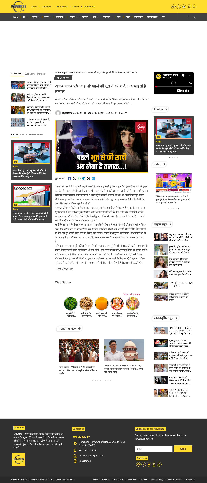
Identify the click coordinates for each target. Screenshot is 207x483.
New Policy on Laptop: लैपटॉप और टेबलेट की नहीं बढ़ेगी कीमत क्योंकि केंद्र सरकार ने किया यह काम (30, 173)
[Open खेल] (98, 17)
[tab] (17, 74)
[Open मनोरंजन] (112, 17)
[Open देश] (27, 17)
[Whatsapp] (194, 6)
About (34, 7)
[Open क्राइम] (76, 17)
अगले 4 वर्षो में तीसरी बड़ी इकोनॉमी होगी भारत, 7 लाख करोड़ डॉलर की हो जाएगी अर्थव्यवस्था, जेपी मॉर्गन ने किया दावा (30, 216)
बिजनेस (15, 166)
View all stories (131, 294)
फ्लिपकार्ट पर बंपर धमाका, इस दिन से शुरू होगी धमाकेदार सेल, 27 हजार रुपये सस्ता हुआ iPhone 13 (173, 199)
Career (76, 7)
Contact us (89, 7)
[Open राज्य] (50, 17)
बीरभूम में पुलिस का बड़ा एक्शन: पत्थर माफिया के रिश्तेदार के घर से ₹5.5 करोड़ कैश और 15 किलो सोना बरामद (180, 396)
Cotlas (71, 480)
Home (57, 72)
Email (137, 444)
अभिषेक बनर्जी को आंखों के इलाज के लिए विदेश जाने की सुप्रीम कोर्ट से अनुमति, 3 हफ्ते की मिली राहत (123, 369)
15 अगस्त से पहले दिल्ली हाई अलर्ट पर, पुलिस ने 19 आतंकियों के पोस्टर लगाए (38, 122)
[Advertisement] (103, 42)
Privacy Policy (157, 480)
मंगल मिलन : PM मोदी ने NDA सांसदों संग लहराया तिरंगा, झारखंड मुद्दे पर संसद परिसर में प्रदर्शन (78, 370)
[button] (69, 178)
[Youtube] (184, 6)
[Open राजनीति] (64, 17)
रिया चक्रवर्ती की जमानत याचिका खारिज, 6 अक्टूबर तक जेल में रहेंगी (179, 262)
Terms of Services (174, 480)
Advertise (46, 7)
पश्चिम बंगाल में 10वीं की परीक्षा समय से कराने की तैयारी (179, 297)
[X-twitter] (178, 6)
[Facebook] (173, 6)
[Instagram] (189, 6)
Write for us (62, 7)
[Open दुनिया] (39, 17)
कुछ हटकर (68, 72)
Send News (132, 480)
